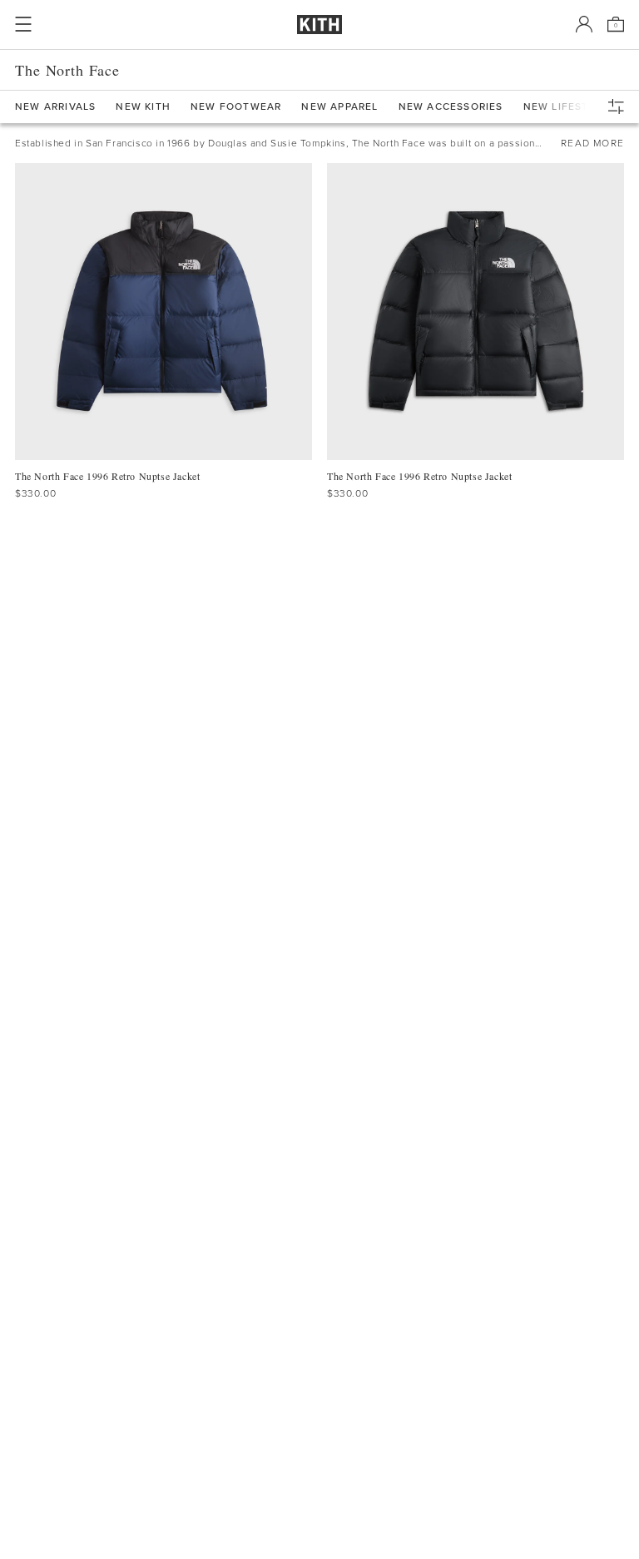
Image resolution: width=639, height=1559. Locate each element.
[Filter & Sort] (620, 106)
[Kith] (319, 24)
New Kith (143, 107)
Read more (592, 143)
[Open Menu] (23, 24)
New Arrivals (55, 107)
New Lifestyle (566, 107)
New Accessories (451, 107)
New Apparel (339, 107)
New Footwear (236, 107)
